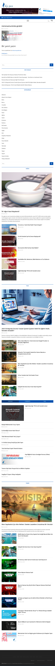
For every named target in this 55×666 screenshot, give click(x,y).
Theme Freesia (15, 663)
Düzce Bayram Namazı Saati (25, 572)
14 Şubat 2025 (21, 344)
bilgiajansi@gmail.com (7, 17)
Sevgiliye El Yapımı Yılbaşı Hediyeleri (11, 474)
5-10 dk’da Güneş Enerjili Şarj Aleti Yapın (12, 442)
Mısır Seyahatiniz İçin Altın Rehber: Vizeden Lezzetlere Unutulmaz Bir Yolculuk (27, 524)
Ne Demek (4, 125)
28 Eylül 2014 (4, 426)
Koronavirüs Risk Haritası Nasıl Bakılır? (28, 248)
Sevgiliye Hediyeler (6, 135)
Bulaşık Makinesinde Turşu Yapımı (11, 424)
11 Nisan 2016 (28, 456)
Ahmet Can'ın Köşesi (6, 97)
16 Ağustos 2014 (5, 432)
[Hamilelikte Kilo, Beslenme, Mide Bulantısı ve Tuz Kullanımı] (9, 264)
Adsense (4, 94)
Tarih (3, 143)
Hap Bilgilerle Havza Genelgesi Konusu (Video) (37, 454)
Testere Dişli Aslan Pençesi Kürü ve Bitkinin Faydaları (16, 468)
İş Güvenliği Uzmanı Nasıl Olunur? (11, 430)
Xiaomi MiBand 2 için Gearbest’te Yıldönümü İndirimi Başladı (34, 622)
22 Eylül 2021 (21, 227)
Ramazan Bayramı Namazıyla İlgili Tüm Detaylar (13, 79)
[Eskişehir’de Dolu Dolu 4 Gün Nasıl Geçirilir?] (9, 391)
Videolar (4, 148)
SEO (3, 133)
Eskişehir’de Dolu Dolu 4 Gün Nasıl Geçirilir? (29, 386)
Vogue (3, 151)
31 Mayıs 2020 (28, 408)
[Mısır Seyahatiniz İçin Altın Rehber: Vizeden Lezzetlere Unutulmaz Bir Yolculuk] (9, 368)
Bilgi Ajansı (33, 660)
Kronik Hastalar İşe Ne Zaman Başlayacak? (29, 236)
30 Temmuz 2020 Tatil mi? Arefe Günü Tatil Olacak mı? (32, 560)
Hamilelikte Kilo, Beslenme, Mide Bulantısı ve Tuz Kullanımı (33, 259)
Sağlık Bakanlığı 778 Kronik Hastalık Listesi (29, 271)
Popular (10, 401)
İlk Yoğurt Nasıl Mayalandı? (10, 211)
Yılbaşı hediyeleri (6, 158)
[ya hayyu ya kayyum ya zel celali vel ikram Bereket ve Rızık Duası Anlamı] (9, 602)
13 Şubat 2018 (21, 635)
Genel (3, 117)
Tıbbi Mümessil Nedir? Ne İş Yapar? (11, 436)
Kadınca (3, 122)
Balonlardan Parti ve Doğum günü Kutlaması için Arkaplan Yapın (35, 633)
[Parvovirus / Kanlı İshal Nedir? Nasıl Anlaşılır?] (9, 229)
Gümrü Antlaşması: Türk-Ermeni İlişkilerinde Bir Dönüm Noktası (17, 85)
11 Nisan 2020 (21, 614)
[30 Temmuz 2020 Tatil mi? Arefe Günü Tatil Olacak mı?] (9, 564)
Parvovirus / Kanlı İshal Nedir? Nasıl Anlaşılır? (30, 225)
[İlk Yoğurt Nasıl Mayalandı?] (27, 189)
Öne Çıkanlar (5, 128)
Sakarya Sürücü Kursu (41, 660)
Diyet (3, 112)
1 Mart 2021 (21, 238)
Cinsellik (4, 105)
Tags (45, 401)
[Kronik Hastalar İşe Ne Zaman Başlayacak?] (9, 241)
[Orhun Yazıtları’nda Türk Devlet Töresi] (9, 379)
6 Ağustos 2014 (5, 450)
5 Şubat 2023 (4, 213)
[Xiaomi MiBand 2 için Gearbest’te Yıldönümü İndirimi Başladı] (9, 625)
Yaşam (3, 153)
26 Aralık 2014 (5, 476)
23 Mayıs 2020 (21, 574)
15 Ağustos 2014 (5, 438)
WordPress (20, 663)
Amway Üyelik (49, 660)
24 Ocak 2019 (5, 28)
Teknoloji (4, 146)
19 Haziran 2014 (5, 470)
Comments (27, 401)
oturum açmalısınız (16, 50)
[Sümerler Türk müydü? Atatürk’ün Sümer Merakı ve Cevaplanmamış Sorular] (9, 357)
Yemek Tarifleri (5, 156)
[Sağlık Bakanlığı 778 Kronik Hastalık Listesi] (9, 275)
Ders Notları (5, 107)
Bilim (3, 99)
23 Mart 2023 (21, 388)
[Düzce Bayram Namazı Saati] (9, 577)
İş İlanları (4, 120)
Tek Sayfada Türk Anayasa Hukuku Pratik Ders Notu (14, 74)
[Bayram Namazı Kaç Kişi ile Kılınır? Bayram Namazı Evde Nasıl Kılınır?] (9, 589)
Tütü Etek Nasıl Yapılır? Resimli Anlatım (12, 448)
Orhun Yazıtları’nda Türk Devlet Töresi (28, 375)
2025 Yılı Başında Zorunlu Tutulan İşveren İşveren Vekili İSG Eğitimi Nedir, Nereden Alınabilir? (24, 82)
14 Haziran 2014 (5, 444)
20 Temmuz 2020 (22, 561)
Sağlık (3, 130)
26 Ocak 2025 (21, 367)
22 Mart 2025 (4, 332)
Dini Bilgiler (4, 110)
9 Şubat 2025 (21, 356)
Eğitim (3, 115)
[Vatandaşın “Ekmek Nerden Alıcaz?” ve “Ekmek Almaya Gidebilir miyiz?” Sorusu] (9, 614)
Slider (3, 138)
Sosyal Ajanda (5, 140)
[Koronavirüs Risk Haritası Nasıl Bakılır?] (9, 252)
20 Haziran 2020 (22, 261)
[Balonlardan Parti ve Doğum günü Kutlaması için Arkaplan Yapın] (9, 637)
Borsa (3, 102)
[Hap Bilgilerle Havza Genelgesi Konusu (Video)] (13, 454)
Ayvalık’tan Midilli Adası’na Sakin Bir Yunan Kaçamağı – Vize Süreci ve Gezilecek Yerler (22, 77)
